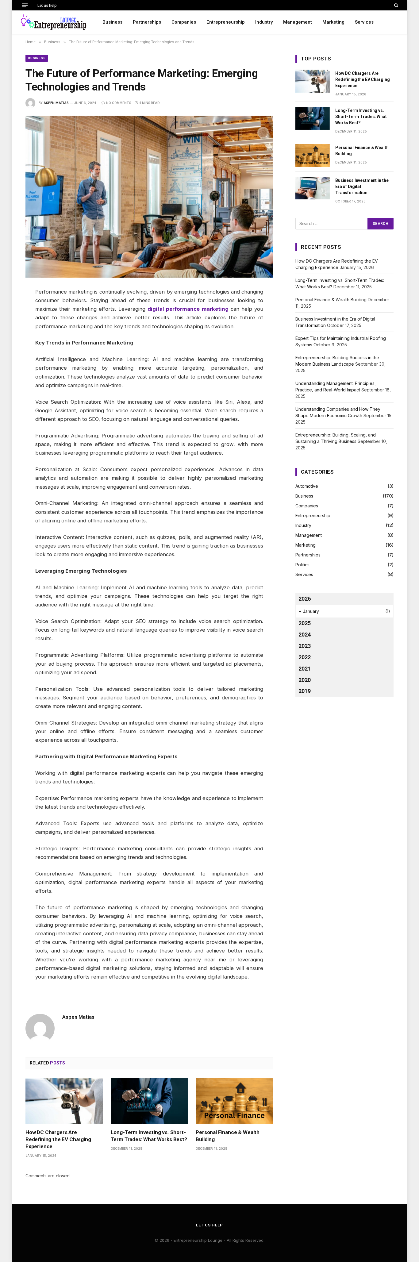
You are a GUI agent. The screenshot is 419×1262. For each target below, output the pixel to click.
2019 (304, 691)
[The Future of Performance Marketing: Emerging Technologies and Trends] (149, 196)
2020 (304, 680)
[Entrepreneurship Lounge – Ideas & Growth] (53, 22)
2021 (304, 668)
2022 (304, 657)
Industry (264, 22)
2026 (304, 598)
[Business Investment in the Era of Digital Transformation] (312, 188)
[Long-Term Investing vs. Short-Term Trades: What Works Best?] (149, 1101)
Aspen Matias (56, 103)
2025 (304, 623)
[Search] (395, 5)
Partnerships (147, 22)
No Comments (118, 103)
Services (364, 22)
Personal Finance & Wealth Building (227, 1135)
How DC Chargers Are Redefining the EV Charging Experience (58, 1139)
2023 (304, 646)
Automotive (306, 486)
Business (112, 22)
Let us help (47, 5)
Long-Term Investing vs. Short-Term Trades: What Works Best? (149, 1135)
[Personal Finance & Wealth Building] (234, 1101)
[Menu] (25, 5)
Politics (302, 564)
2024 (304, 634)
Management (297, 22)
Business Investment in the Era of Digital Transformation (361, 186)
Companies (183, 22)
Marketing (333, 22)
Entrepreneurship (225, 22)
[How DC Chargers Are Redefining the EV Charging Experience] (64, 1101)
